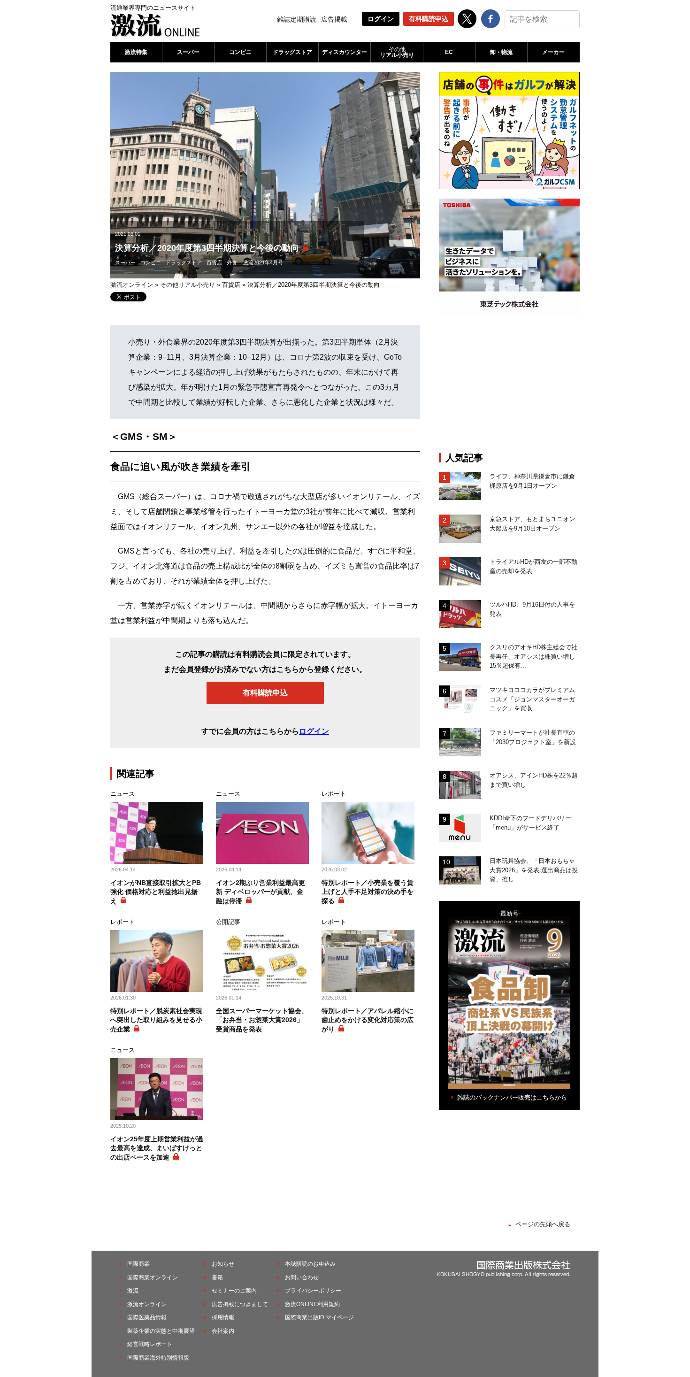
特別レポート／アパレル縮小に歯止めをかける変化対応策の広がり (368, 1020)
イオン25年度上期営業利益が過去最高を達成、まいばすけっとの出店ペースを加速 (156, 1148)
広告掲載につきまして (240, 1304)
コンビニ (240, 52)
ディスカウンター (344, 52)
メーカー (553, 52)
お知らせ (223, 1264)
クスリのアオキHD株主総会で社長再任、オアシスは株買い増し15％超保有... (533, 656)
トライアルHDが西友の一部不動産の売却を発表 (533, 566)
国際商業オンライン (152, 1277)
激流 (132, 1290)
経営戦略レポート (149, 1344)
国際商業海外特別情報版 (158, 1358)
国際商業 (138, 1264)
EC (449, 52)
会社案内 (223, 1331)
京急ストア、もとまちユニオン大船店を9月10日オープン (532, 523)
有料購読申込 (428, 19)
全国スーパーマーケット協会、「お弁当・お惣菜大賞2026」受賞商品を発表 (262, 1020)
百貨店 (214, 262)
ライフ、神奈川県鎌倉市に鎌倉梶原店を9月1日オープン (532, 481)
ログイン (381, 19)
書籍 (217, 1277)
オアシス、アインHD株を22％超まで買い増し (534, 780)
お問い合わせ (302, 1277)
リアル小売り (397, 52)
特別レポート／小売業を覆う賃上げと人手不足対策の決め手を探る (368, 892)
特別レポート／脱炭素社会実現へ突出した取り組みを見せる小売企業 (156, 1020)
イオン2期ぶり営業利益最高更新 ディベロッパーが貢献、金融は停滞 (260, 892)
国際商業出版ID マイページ (319, 1317)
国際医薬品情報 (147, 1317)
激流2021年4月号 (263, 262)
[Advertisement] (509, 384)
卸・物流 (501, 52)
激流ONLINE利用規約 (312, 1304)
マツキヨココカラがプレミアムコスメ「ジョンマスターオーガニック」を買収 (532, 699)
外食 (232, 262)
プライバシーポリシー (313, 1290)
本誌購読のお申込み (310, 1264)
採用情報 (223, 1317)
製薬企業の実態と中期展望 (161, 1331)
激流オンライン (131, 284)
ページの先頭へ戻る (542, 1224)
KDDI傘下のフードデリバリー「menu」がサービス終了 (530, 823)
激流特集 (136, 52)
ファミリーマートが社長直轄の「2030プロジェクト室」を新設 (533, 737)
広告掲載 (334, 19)
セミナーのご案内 (234, 1290)
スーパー (188, 52)
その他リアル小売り (187, 284)
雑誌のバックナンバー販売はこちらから (512, 1097)
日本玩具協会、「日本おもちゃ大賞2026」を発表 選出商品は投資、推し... (534, 870)
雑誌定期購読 (296, 19)
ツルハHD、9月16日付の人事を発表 (532, 609)
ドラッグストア (292, 52)
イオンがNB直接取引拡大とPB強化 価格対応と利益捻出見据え (155, 892)
